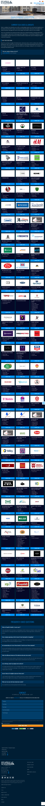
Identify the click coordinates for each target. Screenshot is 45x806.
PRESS (2, 799)
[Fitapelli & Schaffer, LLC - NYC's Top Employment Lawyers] (7, 3)
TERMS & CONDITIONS (5, 794)
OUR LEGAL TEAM (30, 762)
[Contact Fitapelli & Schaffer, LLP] (13, 777)
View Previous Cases (37, 614)
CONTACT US (3, 787)
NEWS (28, 769)
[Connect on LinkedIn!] (8, 777)
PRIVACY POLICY (4, 792)
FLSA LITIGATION (30, 767)
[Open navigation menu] (31, 3)
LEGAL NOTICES (4, 797)
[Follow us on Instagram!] (10, 777)
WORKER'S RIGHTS (30, 764)
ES (43, 1)
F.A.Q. (2, 790)
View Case (8, 73)
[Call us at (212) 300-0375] (7, 753)
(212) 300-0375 (6, 53)
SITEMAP (2, 802)
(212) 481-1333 (4, 754)
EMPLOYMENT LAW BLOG (31, 771)
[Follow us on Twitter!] (5, 777)
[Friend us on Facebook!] (2, 777)
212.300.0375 (40, 4)
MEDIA (28, 774)
